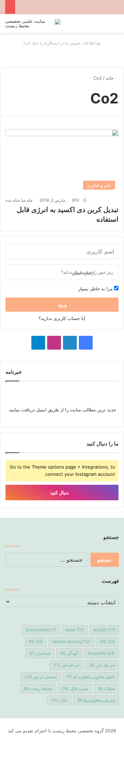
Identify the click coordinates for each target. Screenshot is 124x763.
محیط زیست (38, 688)
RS (36, 641)
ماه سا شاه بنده (19, 200)
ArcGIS (104, 629)
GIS (107, 641)
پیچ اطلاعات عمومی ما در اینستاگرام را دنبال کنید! (62, 43)
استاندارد (40, 653)
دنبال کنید (60, 492)
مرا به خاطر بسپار (96, 288)
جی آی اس (66, 664)
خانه (110, 78)
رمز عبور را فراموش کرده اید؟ (87, 272)
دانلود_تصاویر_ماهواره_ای (90, 676)
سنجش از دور (41, 676)
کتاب (59, 700)
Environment (41, 629)
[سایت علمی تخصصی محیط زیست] (32, 23)
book (75, 629)
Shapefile (101, 653)
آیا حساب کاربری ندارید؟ (62, 318)
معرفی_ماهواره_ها (96, 700)
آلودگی (69, 653)
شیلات (106, 688)
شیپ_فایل (75, 688)
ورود (62, 305)
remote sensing (71, 641)
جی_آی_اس (102, 664)
